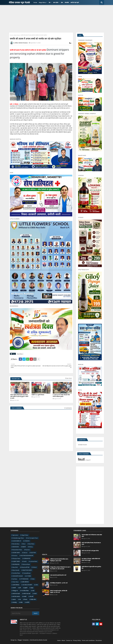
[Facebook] (20, 359)
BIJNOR (24, 547)
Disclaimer (99, 640)
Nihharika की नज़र (25, 567)
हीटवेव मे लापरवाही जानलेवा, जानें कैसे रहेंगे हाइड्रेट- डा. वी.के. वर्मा (58, 591)
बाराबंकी (24, 596)
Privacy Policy (77, 640)
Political (35, 567)
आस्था (36, 585)
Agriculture (15, 535)
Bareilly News (16, 544)
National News (26, 564)
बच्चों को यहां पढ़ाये (75, 2)
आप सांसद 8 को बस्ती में (27, 585)
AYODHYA (26, 541)
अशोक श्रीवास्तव (25, 582)
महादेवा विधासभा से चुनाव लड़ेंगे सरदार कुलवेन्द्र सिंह (91, 567)
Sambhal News (16, 573)
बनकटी (35, 593)
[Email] (34, 359)
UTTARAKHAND (24, 579)
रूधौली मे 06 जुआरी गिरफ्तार (38, 395)
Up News (15, 579)
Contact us (69, 640)
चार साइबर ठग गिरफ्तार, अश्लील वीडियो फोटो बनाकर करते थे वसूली (91, 559)
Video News (15, 582)
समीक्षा (21, 602)
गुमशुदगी (25, 587)
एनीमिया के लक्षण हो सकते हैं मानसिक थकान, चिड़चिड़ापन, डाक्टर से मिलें (59, 560)
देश (49, 2)
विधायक (25, 599)
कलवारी (14, 587)
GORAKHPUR (27, 558)
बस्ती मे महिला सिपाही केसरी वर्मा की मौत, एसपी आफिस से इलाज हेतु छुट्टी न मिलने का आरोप (19, 396)
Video (33, 579)
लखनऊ (14, 599)
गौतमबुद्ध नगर (15, 590)
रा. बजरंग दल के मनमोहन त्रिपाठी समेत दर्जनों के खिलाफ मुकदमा (61, 395)
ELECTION (33, 552)
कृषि (20, 587)
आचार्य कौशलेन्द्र (16, 585)
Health (24, 561)
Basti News (17, 35)
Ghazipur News (16, 558)
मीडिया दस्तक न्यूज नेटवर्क (19, 2)
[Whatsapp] (27, 359)
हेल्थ (62, 2)
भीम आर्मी (31, 596)
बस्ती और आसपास (16, 596)
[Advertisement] (56, 18)
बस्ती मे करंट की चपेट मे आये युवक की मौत (90, 550)
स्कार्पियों (27, 602)
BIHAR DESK (16, 547)
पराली (33, 590)
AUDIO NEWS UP (17, 541)
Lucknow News (33, 561)
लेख (20, 599)
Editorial (25, 552)
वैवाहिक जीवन (33, 599)
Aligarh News (25, 535)
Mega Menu (42, 2)
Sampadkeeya (26, 573)
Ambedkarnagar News (18, 538)
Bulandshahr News (17, 549)
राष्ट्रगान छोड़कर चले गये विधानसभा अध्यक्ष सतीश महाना (92, 535)
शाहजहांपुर (15, 602)
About (63, 640)
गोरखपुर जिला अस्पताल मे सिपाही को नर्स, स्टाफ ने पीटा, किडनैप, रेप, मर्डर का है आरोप (60, 568)
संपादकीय (67, 2)
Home (35, 2)
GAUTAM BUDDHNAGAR (27, 555)
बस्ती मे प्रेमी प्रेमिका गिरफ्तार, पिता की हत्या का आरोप (91, 543)
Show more (68, 378)
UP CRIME (28, 576)
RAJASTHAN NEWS (27, 570)
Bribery (31, 547)
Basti (24, 544)
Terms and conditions (88, 640)
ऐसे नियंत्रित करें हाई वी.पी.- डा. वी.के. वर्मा (58, 583)
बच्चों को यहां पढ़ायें (26, 593)
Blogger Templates (23, 640)
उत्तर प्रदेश (55, 2)
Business (27, 549)
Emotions (15, 555)
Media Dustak (43, 640)
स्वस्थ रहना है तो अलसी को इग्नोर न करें (58, 575)
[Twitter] (24, 359)
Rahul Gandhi (16, 570)
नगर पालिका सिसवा (25, 590)
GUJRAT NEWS (16, 561)
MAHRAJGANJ (16, 564)
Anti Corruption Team (32, 538)
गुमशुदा (32, 587)
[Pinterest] (31, 359)
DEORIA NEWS (16, 552)
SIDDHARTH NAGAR (18, 576)
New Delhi (15, 567)
